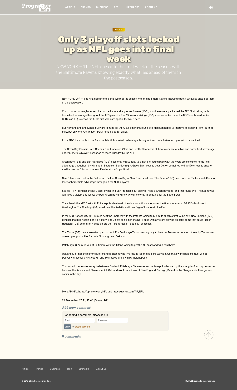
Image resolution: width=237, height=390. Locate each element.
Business (102, 7)
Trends (86, 7)
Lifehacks (132, 7)
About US (151, 7)
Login (67, 327)
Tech (117, 7)
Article (70, 7)
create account (82, 326)
